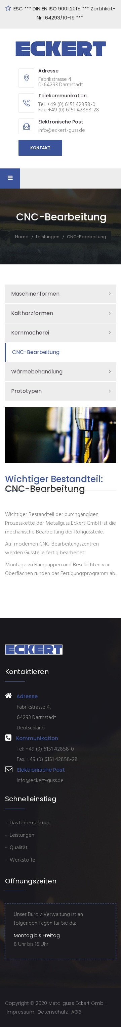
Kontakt (40, 148)
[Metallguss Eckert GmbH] (61, 49)
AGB (76, 1012)
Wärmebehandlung (37, 371)
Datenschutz (53, 1012)
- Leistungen (19, 835)
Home (22, 237)
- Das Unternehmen (27, 823)
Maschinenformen (35, 294)
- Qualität (16, 848)
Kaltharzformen (32, 313)
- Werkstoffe (20, 860)
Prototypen (26, 391)
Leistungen (47, 237)
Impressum (20, 1012)
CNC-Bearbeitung (35, 352)
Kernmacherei (30, 333)
